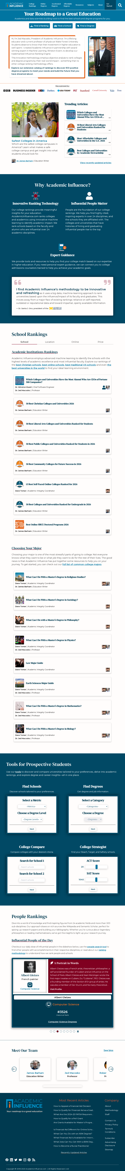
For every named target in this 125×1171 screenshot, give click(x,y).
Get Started (109, 5)
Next (32, 829)
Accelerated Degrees (56, 5)
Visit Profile (56, 989)
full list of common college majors (81, 564)
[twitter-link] (16, 1159)
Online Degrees (44, 5)
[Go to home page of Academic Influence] (15, 5)
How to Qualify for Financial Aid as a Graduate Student (80, 1110)
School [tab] (24, 342)
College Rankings (32, 5)
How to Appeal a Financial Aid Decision (72, 1106)
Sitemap (109, 1149)
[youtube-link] (20, 1159)
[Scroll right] (109, 1069)
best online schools (53, 365)
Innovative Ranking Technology (36, 203)
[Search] (120, 5)
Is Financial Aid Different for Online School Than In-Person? (82, 1129)
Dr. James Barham (25, 161)
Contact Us (110, 1120)
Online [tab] (75, 342)
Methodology (111, 1110)
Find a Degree (87, 26)
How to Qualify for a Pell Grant (68, 1118)
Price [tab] (100, 342)
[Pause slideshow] (78, 1031)
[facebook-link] (7, 1159)
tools (18, 772)
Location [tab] (50, 342)
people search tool (96, 947)
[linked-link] (11, 1159)
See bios (108, 1050)
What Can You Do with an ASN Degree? (73, 1134)
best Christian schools (28, 365)
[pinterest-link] (29, 1159)
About (100, 5)
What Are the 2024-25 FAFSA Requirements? (75, 1114)
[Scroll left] (15, 1069)
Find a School (64, 26)
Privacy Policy (111, 1124)
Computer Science (29, 989)
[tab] (51, 1031)
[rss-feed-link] (33, 1159)
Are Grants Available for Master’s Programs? (75, 1122)
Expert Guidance (62, 255)
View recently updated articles (95, 163)
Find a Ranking (41, 26)
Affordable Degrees (68, 5)
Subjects (91, 5)
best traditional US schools (80, 365)
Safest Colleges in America (29, 140)
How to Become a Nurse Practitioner (71, 1146)
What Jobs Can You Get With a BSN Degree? (75, 1142)
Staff (107, 1114)
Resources (79, 5)
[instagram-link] (25, 1159)
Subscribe (110, 1138)
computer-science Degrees (62, 1022)
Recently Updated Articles (74, 1152)
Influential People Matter (89, 203)
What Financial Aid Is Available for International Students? (82, 1138)
